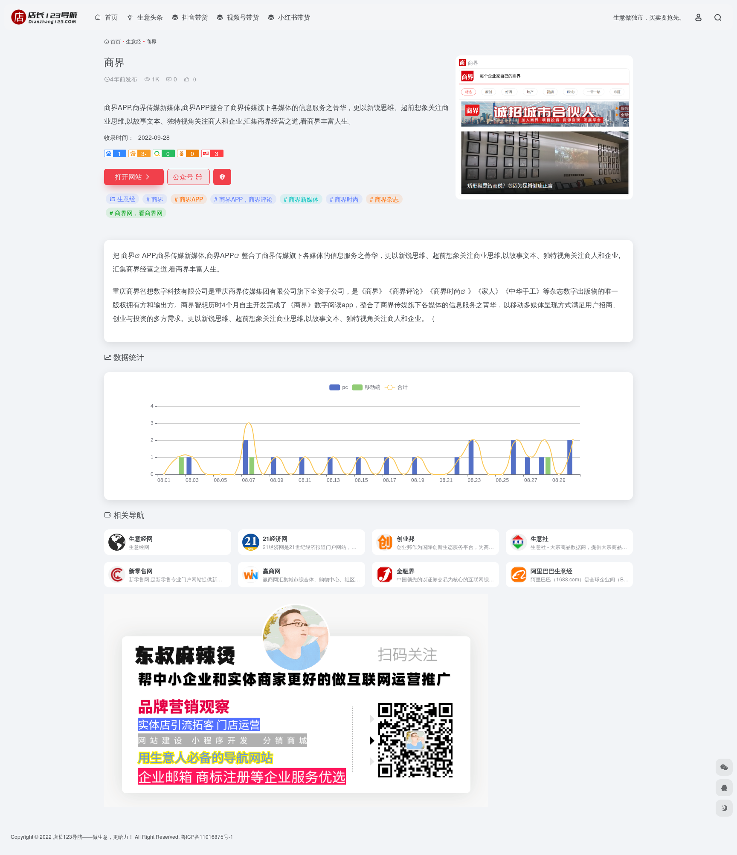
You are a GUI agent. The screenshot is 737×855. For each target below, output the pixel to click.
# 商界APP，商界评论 (243, 199)
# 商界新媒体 (301, 199)
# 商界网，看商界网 (136, 212)
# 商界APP (188, 199)
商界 (128, 255)
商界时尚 (447, 291)
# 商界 (154, 199)
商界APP (220, 255)
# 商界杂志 (384, 199)
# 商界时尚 (344, 199)
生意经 (133, 41)
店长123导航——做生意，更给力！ (93, 836)
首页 (115, 41)
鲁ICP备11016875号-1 (207, 836)
